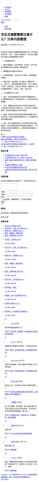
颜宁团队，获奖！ (11, 287)
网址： (3, 197)
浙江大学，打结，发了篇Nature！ (16, 228)
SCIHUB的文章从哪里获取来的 (21, 433)
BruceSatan (15, 360)
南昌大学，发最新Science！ (14, 231)
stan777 (13, 342)
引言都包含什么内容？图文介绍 (16, 155)
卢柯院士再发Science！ (13, 303)
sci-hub (7, 9)
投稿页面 (13, 450)
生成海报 (21, 137)
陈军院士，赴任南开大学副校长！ (17, 311)
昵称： (3, 192)
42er (12, 323)
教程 (6, 16)
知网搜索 (8, 11)
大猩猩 (13, 402)
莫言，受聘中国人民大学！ (14, 235)
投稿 (2, 22)
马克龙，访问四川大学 (13, 226)
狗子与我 (14, 381)
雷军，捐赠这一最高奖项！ (14, 233)
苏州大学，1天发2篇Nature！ (15, 279)
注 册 (6, 217)
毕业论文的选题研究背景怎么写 (16, 167)
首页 (6, 26)
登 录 (2, 217)
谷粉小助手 (15, 442)
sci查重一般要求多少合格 (13, 165)
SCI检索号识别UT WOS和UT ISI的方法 (18, 158)
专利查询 (8, 14)
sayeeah (14, 458)
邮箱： (3, 194)
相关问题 (4, 45)
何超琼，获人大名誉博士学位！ (16, 295)
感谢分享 (14, 425)
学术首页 (8, 7)
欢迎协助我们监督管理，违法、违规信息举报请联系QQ (19, 476)
